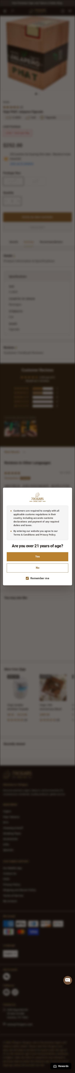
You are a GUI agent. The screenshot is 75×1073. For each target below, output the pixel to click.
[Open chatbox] (67, 980)
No (37, 567)
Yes (37, 556)
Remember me (39, 578)
